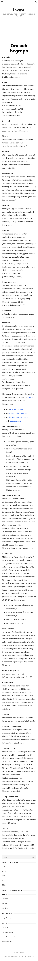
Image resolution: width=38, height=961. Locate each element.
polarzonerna (15, 421)
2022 (3, 880)
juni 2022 (5, 904)
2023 (3, 876)
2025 (3, 867)
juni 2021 (5, 908)
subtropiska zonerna (17, 413)
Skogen (19, 9)
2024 (3, 871)
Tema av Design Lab (27, 957)
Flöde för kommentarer (9, 937)
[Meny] (2, 2)
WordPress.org (7, 941)
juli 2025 (5, 899)
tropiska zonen (16, 409)
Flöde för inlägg (7, 932)
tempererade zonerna (18, 417)
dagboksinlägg (7, 918)
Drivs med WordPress (11, 957)
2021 (3, 885)
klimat (30, 397)
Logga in (5, 928)
